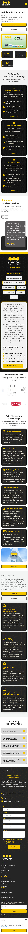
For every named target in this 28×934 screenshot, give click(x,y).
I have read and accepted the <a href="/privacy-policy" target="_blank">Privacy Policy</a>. (13, 841)
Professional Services (5, 872)
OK (14, 930)
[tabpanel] (13, 334)
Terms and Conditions (11, 916)
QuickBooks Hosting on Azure (7, 897)
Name (4, 806)
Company (5, 812)
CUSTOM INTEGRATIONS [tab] (14, 278)
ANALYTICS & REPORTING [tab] (14, 273)
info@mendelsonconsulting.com (12, 801)
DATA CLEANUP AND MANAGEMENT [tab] (14, 283)
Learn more (14, 29)
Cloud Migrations (5, 890)
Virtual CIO (3, 875)
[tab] (14, 273)
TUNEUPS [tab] (14, 297)
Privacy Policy (4, 926)
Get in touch (14, 566)
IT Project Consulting (5, 870)
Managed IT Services (5, 894)
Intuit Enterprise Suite (6, 879)
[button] (26, 920)
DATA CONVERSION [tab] (8, 287)
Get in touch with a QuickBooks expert (13, 365)
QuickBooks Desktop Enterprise (8, 881)
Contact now (14, 25)
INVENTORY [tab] (21, 287)
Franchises (3, 867)
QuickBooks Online (5, 883)
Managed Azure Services (6, 892)
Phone (4, 824)
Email (4, 818)
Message (5, 830)
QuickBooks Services (5, 886)
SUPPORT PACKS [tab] (9, 292)
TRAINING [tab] (20, 292)
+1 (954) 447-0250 (8, 798)
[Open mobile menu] (26, 4)
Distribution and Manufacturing (8, 865)
